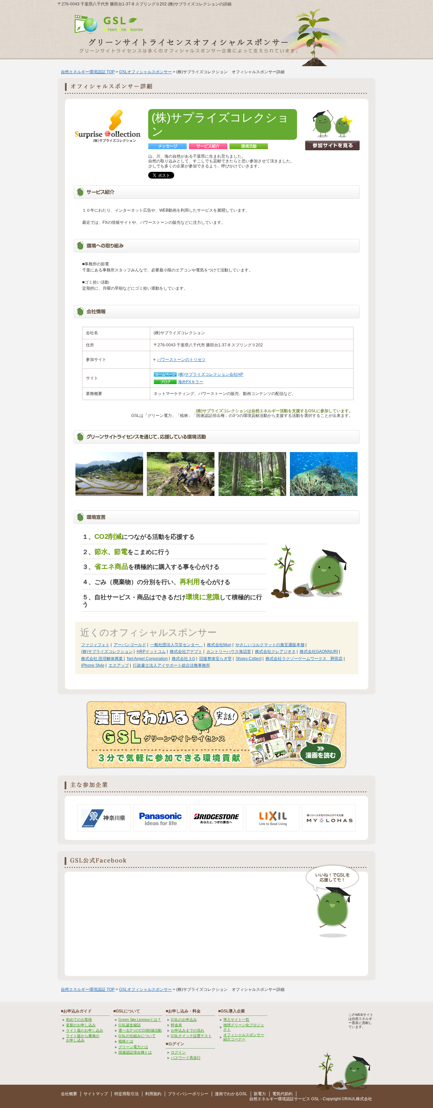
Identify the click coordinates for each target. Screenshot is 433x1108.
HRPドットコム (151, 651)
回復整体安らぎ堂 (215, 658)
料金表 (176, 1025)
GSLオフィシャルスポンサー (145, 72)
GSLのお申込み (184, 1020)
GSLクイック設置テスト (191, 1036)
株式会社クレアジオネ (275, 651)
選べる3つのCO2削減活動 (140, 1030)
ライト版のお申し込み (84, 1030)
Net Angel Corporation (147, 658)
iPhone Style (93, 665)
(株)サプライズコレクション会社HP (210, 374)
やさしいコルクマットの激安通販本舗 (269, 644)
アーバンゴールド (130, 644)
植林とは (125, 1041)
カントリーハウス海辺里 (228, 651)
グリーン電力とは (133, 1047)
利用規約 (153, 1093)
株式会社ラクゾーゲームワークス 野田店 (304, 658)
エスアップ (119, 665)
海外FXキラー (190, 381)
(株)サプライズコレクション (107, 651)
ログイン (178, 1052)
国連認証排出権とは (135, 1052)
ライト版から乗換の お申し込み (82, 1038)
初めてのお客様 (79, 1020)
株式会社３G (183, 658)
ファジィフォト (95, 644)
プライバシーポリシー (188, 1093)
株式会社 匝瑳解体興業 (102, 658)
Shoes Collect (248, 658)
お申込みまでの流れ (187, 1030)
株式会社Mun (219, 644)
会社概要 (69, 1093)
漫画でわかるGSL (231, 1093)
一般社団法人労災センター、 (176, 644)
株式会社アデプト (186, 651)
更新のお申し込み (81, 1025)
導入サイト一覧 (236, 1020)
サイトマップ (96, 1093)
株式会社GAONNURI (319, 651)
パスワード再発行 (186, 1058)
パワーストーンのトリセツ (181, 359)
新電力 (260, 1093)
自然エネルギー (263, 1099)
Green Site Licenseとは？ (139, 1020)
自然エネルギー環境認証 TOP (88, 72)
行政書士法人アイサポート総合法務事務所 (171, 665)
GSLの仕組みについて (137, 1036)
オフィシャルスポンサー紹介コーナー (243, 1037)
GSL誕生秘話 (129, 1025)
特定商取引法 (126, 1093)
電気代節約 (282, 1093)
